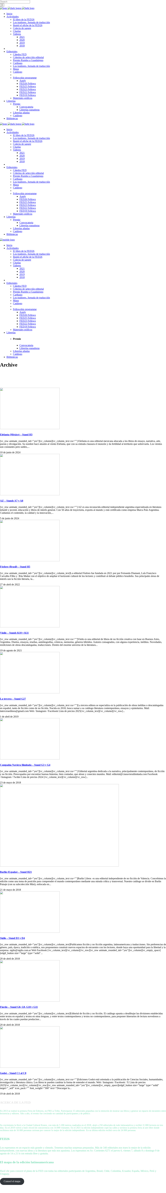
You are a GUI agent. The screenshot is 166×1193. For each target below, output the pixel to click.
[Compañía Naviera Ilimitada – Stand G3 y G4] (30, 758)
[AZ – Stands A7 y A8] (30, 494)
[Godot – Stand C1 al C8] (30, 1066)
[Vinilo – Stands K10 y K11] (30, 626)
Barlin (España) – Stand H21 (16, 872)
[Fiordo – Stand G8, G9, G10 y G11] (30, 1000)
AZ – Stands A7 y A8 (11, 500)
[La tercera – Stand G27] (30, 692)
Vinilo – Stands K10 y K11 (14, 632)
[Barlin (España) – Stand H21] (59, 865)
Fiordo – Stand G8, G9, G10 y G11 (19, 1007)
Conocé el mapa (12, 1181)
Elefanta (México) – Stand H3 (16, 434)
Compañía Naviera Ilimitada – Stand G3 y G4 (25, 765)
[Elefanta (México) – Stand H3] (30, 428)
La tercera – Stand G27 (13, 698)
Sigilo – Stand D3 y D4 (12, 938)
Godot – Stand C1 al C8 (13, 1073)
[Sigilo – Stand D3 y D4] (30, 931)
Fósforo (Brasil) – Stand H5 (15, 566)
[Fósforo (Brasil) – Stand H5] (30, 560)
